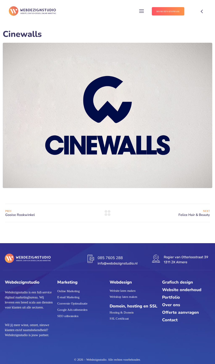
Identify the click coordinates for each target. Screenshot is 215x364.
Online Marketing (68, 291)
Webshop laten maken (123, 296)
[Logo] (32, 11)
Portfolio (171, 297)
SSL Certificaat (119, 318)
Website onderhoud (181, 290)
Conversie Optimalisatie (72, 303)
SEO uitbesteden (68, 316)
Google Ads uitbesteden (72, 309)
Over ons (171, 305)
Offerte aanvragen (180, 312)
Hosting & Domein (122, 312)
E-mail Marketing (68, 297)
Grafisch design (177, 282)
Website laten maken (123, 290)
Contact (170, 320)
